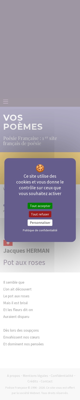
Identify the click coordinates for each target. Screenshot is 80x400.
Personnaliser (40, 222)
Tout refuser (40, 214)
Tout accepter (40, 206)
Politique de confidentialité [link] (40, 230)
